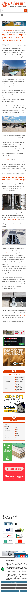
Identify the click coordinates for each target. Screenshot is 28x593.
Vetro (17, 438)
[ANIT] (20, 529)
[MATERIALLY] (20, 524)
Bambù (6, 428)
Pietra (17, 427)
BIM (6, 383)
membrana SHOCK (13, 219)
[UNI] (8, 529)
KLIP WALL (22, 315)
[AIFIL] (20, 541)
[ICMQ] (8, 535)
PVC (17, 431)
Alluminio (7, 426)
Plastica (17, 429)
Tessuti (17, 437)
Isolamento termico (20, 379)
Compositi (7, 437)
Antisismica (7, 378)
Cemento (7, 433)
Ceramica (7, 435)
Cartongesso (7, 432)
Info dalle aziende (10, 30)
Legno (17, 425)
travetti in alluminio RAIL (9, 253)
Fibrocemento (19, 423)
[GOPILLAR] (8, 541)
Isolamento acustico (20, 377)
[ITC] (8, 524)
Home (3, 30)
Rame (17, 433)
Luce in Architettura (20, 381)
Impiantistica (7, 390)
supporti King (6, 160)
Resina (17, 435)
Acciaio (6, 424)
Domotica (7, 385)
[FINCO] (20, 535)
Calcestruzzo (7, 430)
